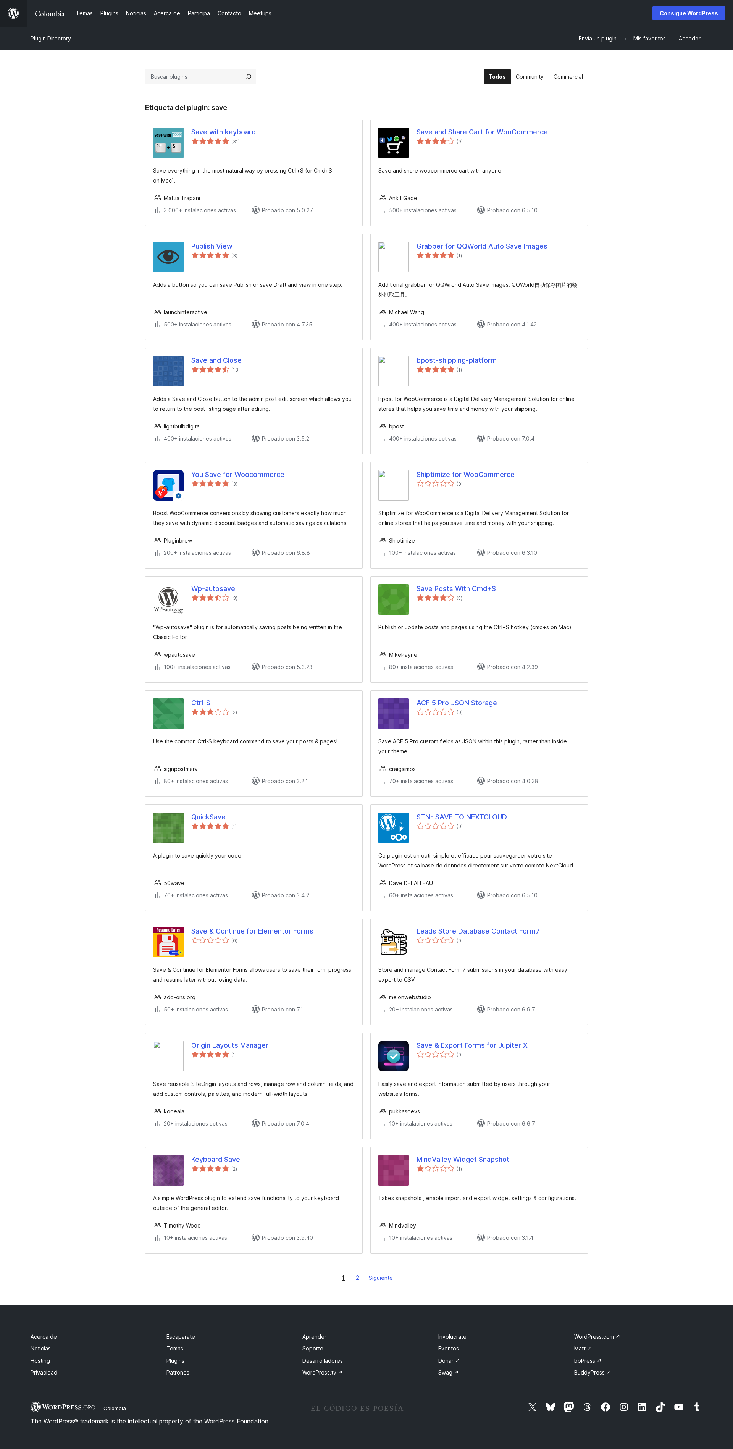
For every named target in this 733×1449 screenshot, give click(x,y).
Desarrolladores (322, 1360)
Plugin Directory (51, 38)
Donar (449, 1360)
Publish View (211, 246)
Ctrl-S (200, 703)
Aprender (314, 1336)
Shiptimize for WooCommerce (466, 474)
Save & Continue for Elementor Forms (252, 931)
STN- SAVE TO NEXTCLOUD (462, 817)
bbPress (588, 1360)
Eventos (448, 1348)
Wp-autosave (213, 589)
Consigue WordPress (689, 13)
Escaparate (180, 1336)
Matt (583, 1348)
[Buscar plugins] (248, 76)
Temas (174, 1348)
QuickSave (208, 817)
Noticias (41, 1348)
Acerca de (44, 1336)
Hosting (40, 1360)
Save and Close (216, 360)
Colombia (114, 1408)
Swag (448, 1372)
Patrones (177, 1372)
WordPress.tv (322, 1372)
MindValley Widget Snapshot (463, 1159)
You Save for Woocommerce (237, 474)
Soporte (312, 1348)
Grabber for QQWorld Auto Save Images (482, 246)
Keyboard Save (215, 1159)
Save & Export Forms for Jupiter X (472, 1045)
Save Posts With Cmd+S (456, 589)
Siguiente (381, 1278)
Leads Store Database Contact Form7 (478, 931)
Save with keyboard (223, 132)
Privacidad (44, 1372)
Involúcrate (452, 1336)
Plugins (175, 1360)
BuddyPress (592, 1372)
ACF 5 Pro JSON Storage (457, 703)
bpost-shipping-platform (457, 360)
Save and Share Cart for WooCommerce (482, 132)
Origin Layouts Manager (229, 1045)
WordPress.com (597, 1336)
